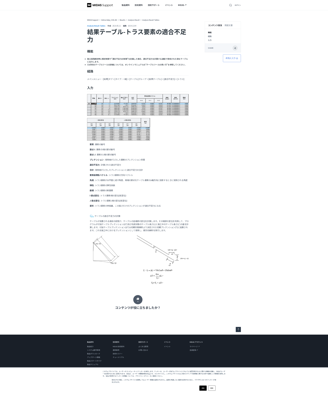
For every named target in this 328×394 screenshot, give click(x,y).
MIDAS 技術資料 (118, 346)
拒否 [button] (211, 388)
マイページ (194, 346)
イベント (169, 5)
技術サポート (154, 5)
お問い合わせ (143, 350)
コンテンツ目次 (215, 25)
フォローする (232, 58)
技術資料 (139, 5)
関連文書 (229, 25)
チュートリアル (118, 357)
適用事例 (116, 350)
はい (137, 299)
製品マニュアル (92, 364)
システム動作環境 (93, 350)
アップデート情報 (93, 357)
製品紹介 (90, 346)
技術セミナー (117, 353)
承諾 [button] (203, 388)
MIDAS (181, 5)
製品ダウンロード (93, 353)
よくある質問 (143, 346)
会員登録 (193, 350)
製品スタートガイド (94, 361)
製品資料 (126, 5)
